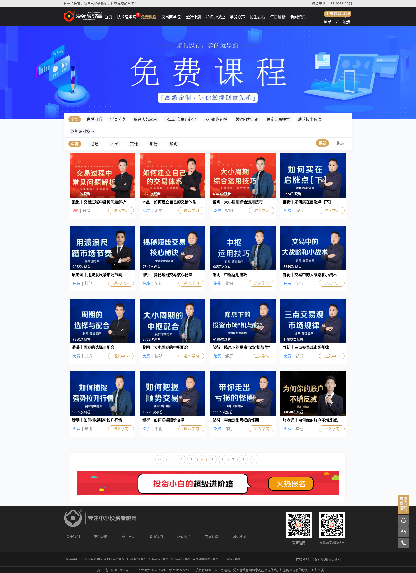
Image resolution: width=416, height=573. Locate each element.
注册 (346, 21)
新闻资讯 (298, 17)
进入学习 (121, 210)
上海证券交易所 (92, 559)
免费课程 (148, 17)
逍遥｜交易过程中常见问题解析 (99, 201)
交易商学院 (171, 17)
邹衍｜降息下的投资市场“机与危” (241, 347)
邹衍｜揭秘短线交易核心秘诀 (167, 274)
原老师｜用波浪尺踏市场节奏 (97, 274)
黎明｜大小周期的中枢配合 (165, 347)
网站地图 (239, 536)
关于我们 (73, 536)
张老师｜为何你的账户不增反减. (310, 420)
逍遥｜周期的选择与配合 (93, 347)
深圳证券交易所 (114, 559)
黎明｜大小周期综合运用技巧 (238, 201)
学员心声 (237, 17)
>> (255, 459)
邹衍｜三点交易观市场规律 (306, 347)
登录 (327, 21)
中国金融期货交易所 (206, 559)
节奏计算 (211, 536)
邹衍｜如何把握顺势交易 (163, 420)
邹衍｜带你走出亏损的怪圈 (236, 420)
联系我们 (156, 536)
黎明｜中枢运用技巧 (230, 274)
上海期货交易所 (136, 559)
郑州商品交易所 (180, 559)
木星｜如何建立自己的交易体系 (169, 201)
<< (160, 459)
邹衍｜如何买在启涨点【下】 (308, 201)
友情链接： (72, 559)
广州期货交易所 (231, 559)
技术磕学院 (126, 17)
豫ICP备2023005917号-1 (114, 570)
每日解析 (278, 17)
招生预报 (257, 17)
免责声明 (128, 536)
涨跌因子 (184, 536)
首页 (108, 17)
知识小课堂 (215, 17)
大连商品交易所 (158, 559)
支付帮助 (101, 536)
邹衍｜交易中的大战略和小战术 (310, 274)
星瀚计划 (193, 17)
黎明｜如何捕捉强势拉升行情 (97, 420)
